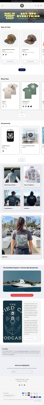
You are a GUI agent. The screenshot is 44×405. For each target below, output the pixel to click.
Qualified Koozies (6, 145)
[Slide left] (19, 66)
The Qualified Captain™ (11, 399)
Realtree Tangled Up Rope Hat (8, 49)
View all (22, 69)
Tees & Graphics (29, 185)
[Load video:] (22, 281)
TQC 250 (4, 101)
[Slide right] (24, 66)
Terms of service (38, 399)
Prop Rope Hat (25, 49)
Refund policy (25, 399)
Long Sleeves (8, 208)
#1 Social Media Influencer (23, 351)
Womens (4, 256)
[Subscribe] (31, 371)
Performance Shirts (9, 185)
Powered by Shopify (18, 399)
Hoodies (26, 208)
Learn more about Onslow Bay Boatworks (22, 295)
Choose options (10, 61)
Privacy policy (31, 399)
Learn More (11, 354)
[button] (2, 5)
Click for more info (30, 338)
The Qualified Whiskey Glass (28, 145)
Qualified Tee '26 (26, 101)
